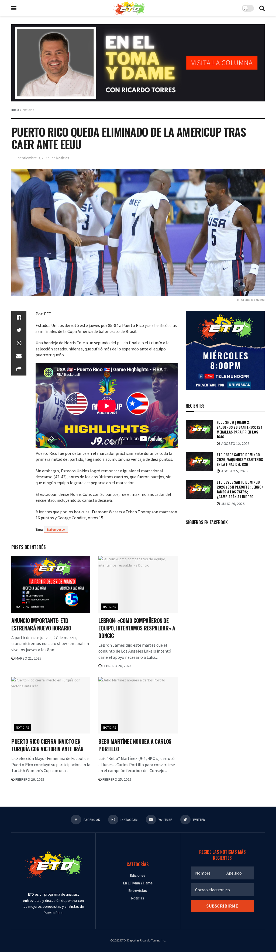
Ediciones (138, 875)
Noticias (28, 110)
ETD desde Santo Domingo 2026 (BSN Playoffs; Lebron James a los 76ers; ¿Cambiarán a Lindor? (240, 489)
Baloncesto (56, 529)
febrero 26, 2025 (116, 665)
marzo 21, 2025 (28, 658)
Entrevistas (138, 890)
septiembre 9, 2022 (33, 157)
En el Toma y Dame (138, 883)
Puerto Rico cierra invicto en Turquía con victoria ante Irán (47, 745)
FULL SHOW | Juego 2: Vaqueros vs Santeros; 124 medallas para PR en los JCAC (240, 429)
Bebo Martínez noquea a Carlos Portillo (134, 745)
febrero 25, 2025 (116, 779)
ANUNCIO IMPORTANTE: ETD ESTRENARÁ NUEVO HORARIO (41, 624)
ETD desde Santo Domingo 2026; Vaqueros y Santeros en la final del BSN (240, 459)
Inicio (15, 110)
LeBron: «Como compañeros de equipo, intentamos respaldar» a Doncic (136, 628)
